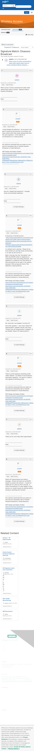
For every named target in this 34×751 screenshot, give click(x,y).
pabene (17, 80)
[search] (13, 5)
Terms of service (6, 701)
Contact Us (5, 694)
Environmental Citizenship (8, 696)
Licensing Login (6, 721)
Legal (3, 703)
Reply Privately (9, 84)
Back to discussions (8, 44)
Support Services (6, 712)
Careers (4, 692)
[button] (32, 728)
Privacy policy (5, 699)
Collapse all (15, 47)
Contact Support (6, 714)
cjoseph (17, 118)
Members (5, 32)
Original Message (19, 206)
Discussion (17, 29)
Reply (3, 84)
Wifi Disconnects (7, 611)
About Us (4, 690)
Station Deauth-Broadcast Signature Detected (9, 553)
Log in (26, 12)
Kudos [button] (30, 70)
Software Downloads (7, 719)
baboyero (7, 572)
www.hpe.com (19, 679)
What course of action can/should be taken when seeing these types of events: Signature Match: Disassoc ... (19, 63)
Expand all (7, 47)
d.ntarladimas (8, 558)
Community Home (5, 29)
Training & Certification (8, 717)
